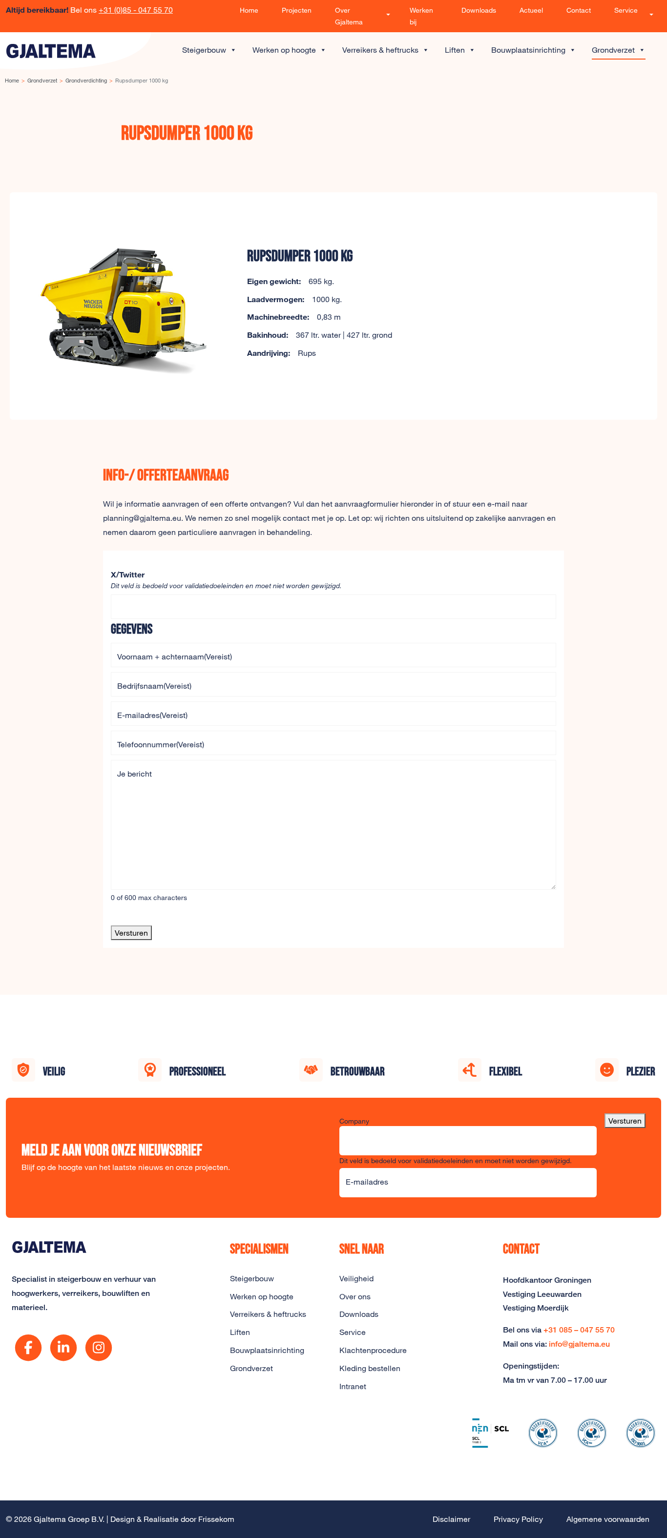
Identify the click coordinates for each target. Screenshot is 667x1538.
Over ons (355, 1296)
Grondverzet (613, 50)
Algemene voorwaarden (607, 1519)
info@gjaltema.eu (579, 1344)
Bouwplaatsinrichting (528, 50)
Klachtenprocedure (373, 1350)
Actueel (531, 10)
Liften (455, 50)
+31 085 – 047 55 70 (579, 1329)
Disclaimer (451, 1519)
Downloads (478, 10)
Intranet (352, 1386)
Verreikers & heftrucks (380, 50)
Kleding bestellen (369, 1368)
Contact (578, 10)
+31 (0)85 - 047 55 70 (136, 10)
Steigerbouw (204, 50)
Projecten (297, 10)
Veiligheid (356, 1278)
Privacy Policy (518, 1519)
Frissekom (216, 1519)
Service (626, 10)
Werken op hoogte (284, 50)
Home (249, 10)
